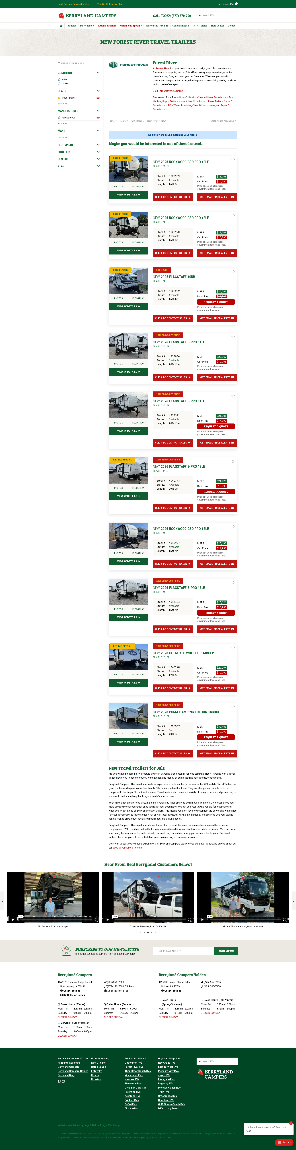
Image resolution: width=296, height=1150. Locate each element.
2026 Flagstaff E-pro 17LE (179, 468)
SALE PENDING (120, 158)
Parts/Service (200, 25)
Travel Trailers (215, 101)
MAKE (61, 131)
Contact (232, 25)
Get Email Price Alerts (215, 197)
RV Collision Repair (74, 995)
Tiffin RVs (163, 1091)
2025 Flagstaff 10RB (174, 279)
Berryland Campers (69, 1066)
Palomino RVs (133, 1091)
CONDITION (65, 73)
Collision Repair (180, 25)
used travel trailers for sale (127, 847)
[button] (2, 901)
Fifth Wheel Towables (179, 105)
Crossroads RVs (167, 1096)
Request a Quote (216, 302)
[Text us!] (284, 1143)
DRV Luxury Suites (168, 1108)
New (163, 121)
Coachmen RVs (133, 1062)
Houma (95, 1075)
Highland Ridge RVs (169, 1058)
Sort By (222, 121)
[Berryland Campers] (87, 15)
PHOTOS (118, 186)
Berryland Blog (66, 1075)
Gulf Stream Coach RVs (171, 1104)
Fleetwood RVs (133, 1083)
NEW (64, 79)
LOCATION (64, 152)
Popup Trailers (170, 101)
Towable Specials (107, 25)
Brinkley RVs (132, 1100)
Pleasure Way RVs (168, 1071)
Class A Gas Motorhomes (193, 101)
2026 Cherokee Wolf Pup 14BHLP (183, 655)
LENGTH (63, 159)
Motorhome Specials (131, 25)
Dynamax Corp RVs (135, 1087)
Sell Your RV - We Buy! (157, 25)
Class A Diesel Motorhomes (212, 97)
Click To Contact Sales (171, 197)
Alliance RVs (132, 1108)
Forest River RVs (134, 1066)
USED (65, 83)
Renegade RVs (166, 1079)
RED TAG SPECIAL (122, 459)
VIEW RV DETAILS (127, 194)
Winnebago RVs (134, 1075)
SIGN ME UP (226, 951)
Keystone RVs (132, 1096)
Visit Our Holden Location (110, 4)
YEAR (61, 166)
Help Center (217, 25)
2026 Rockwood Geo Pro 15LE (181, 531)
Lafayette (96, 1071)
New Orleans (98, 1062)
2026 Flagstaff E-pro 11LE (179, 344)
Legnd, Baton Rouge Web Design (102, 1125)
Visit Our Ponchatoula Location (74, 4)
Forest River (68, 117)
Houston (96, 1079)
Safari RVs (131, 1104)
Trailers (122, 121)
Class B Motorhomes (203, 105)
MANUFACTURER (68, 111)
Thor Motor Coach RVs (138, 1071)
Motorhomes (87, 25)
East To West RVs (168, 1066)
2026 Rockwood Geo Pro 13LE (181, 164)
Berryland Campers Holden (73, 1071)
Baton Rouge (98, 1066)
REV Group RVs (166, 1062)
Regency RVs (165, 1083)
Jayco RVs (164, 1075)
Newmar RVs (132, 1079)
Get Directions (71, 990)
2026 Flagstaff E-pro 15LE (179, 590)
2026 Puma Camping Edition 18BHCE (186, 714)
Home (112, 121)
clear (97, 98)
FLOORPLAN (65, 145)
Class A (138, 792)
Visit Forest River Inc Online (168, 91)
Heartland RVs (166, 1100)
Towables (71, 25)
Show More (62, 104)
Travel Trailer (68, 97)
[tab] (79, 73)
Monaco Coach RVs (169, 1087)
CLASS (62, 91)
